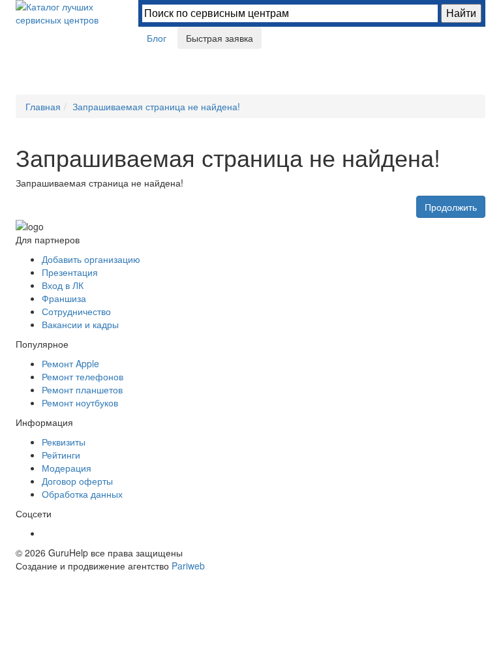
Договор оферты (77, 480)
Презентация (70, 272)
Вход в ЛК (63, 285)
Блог (156, 37)
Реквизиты (63, 441)
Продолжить (451, 206)
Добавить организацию (91, 259)
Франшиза (64, 298)
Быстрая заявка (219, 37)
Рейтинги (61, 454)
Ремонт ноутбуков (80, 402)
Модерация (66, 467)
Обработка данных (82, 493)
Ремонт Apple (70, 363)
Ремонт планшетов (82, 389)
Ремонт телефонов (82, 376)
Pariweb (188, 565)
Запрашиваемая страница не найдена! (156, 106)
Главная (43, 106)
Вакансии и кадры (80, 324)
